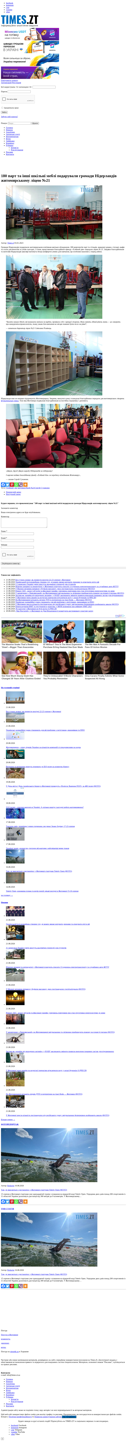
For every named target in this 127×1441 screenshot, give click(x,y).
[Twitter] (7, 484)
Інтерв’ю (14, 148)
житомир (21, 488)
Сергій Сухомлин (42, 488)
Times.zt (10, 243)
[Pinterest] (12, 484)
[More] (25, 484)
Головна (9, 128)
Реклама (9, 152)
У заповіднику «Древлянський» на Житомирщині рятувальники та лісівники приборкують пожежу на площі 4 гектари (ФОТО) (69, 593)
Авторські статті (13, 134)
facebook (9, 3)
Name (3, 531)
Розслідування (17, 150)
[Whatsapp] (16, 484)
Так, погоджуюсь (69, 1417)
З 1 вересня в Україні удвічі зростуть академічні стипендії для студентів (45, 584)
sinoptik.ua (14, 1352)
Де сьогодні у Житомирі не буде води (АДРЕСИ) (36, 609)
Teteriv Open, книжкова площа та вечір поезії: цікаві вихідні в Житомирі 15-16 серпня (42, 891)
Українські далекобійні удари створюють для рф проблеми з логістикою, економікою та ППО (54, 602)
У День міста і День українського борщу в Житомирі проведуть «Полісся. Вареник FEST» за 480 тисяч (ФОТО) (53, 786)
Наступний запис (13, 494)
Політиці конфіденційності (20, 1417)
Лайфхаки (10, 141)
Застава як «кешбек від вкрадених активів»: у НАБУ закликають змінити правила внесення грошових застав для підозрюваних (69, 595)
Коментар (5, 516)
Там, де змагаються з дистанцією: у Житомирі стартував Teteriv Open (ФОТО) (39, 871)
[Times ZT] (63, 21)
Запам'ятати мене (11, 108)
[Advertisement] (63, 164)
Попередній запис (13, 492)
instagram (10, 5)
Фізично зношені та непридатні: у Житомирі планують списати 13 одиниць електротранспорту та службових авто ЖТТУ (67, 586)
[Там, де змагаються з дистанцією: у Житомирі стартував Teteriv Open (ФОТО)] (49, 1181)
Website (4, 545)
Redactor (10, 1186)
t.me (7, 7)
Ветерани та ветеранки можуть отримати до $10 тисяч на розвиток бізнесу (37, 767)
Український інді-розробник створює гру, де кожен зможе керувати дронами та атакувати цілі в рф (57, 582)
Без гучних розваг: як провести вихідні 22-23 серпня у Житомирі (42, 580)
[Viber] (20, 484)
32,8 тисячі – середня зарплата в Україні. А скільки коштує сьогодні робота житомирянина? (45, 807)
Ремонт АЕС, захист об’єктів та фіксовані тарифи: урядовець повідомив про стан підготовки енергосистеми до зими (65, 591)
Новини (9, 130)
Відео (8, 139)
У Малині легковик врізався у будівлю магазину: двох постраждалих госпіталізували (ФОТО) (55, 589)
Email (3, 538)
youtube (9, 10)
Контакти (10, 154)
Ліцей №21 (30, 488)
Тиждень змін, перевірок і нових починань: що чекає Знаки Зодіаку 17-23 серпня (40, 826)
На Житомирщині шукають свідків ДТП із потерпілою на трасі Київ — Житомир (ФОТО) (53, 600)
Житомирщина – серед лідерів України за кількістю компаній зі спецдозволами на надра (43, 747)
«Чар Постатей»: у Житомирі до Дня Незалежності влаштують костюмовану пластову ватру (54, 611)
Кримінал (10, 143)
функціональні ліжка (10, 401)
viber (8, 12)
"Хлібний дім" (11, 488)
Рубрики (9, 145)
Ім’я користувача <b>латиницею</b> (16, 87)
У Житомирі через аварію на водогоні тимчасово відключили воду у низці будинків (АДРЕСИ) (55, 598)
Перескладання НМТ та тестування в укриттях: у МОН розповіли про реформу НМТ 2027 (53, 606)
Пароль (4, 91)
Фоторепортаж (12, 136)
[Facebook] (3, 484)
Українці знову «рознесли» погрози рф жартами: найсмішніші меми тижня (37, 848)
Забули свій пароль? (9, 117)
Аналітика (10, 132)
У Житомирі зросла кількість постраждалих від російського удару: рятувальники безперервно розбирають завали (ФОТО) (67, 604)
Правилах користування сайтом (48, 1417)
